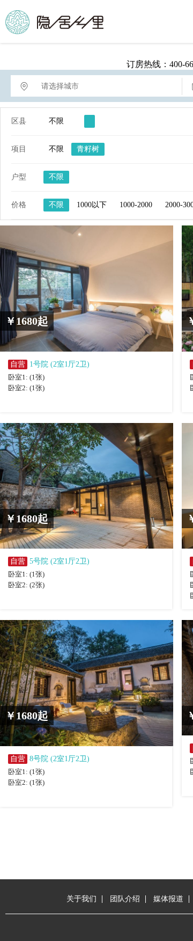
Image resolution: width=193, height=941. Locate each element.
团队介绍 (125, 899)
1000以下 (92, 205)
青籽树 (88, 149)
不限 (56, 121)
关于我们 (81, 899)
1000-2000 (136, 205)
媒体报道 (168, 899)
